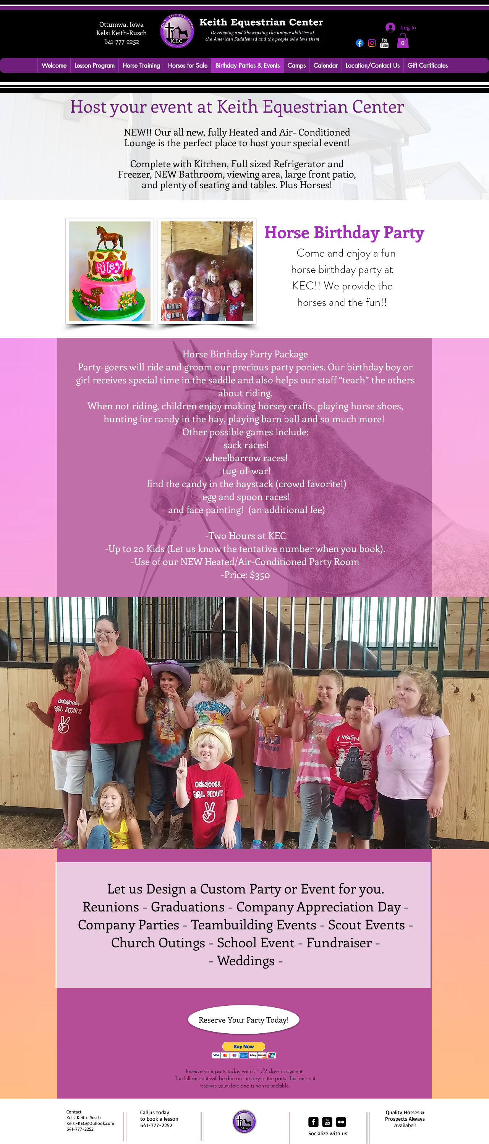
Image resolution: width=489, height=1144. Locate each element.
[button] (403, 40)
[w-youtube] (384, 43)
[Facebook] (360, 43)
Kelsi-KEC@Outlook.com (90, 1123)
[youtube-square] (327, 1122)
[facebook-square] (313, 1122)
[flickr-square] (341, 1122)
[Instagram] (372, 43)
